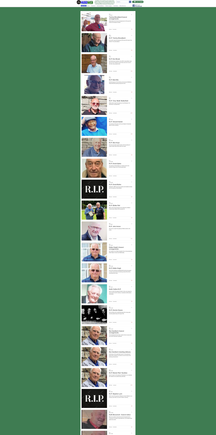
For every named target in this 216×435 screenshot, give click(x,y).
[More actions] (132, 14)
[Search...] (130, 2)
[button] (100, 5)
